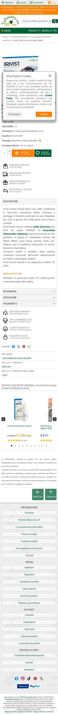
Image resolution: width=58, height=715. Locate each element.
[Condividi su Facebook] (13, 346)
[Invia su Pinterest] (23, 346)
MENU (7, 30)
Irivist (10, 121)
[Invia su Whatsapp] (29, 346)
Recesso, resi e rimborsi (29, 603)
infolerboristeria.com (14, 699)
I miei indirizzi (29, 622)
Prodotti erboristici (19, 37)
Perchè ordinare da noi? (29, 520)
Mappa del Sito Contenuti (43, 712)
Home (5, 37)
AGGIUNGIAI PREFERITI (46, 153)
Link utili (29, 555)
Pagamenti (29, 574)
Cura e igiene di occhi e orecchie (16, 358)
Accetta (43, 114)
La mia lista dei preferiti (29, 643)
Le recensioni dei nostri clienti (29, 527)
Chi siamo (29, 513)
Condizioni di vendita (29, 581)
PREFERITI (9, 3)
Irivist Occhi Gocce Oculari (19, 426)
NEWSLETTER (49, 30)
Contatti (29, 662)
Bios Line (6, 366)
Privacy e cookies (29, 534)
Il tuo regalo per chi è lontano (29, 548)
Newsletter (29, 669)
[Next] (55, 419)
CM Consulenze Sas (28, 697)
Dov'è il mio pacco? (29, 596)
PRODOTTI (34, 30)
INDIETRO (38, 497)
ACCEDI (23, 3)
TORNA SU (51, 497)
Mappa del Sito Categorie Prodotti (18, 712)
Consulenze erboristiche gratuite (29, 655)
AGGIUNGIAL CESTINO (25, 153)
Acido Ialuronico (41, 226)
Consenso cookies (29, 541)
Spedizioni (29, 567)
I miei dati (29, 615)
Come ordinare (29, 589)
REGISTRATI (38, 3)
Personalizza (14, 114)
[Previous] (3, 419)
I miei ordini (29, 629)
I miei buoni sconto (29, 636)
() (53, 3)
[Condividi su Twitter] (18, 346)
